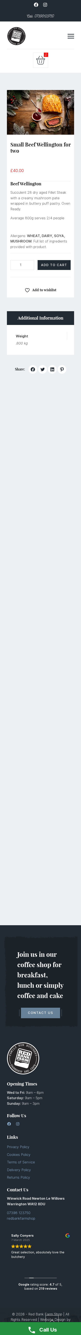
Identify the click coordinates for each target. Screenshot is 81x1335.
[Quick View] (51, 431)
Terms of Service (21, 1162)
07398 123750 (18, 1213)
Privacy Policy (18, 1147)
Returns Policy (18, 1177)
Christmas (25, 866)
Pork (60, 659)
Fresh (21, 659)
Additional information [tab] (40, 318)
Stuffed (58, 866)
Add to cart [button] (30, 431)
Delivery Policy (19, 1170)
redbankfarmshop (21, 1218)
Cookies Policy (18, 1155)
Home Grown (42, 659)
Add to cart (54, 265)
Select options (30, 623)
